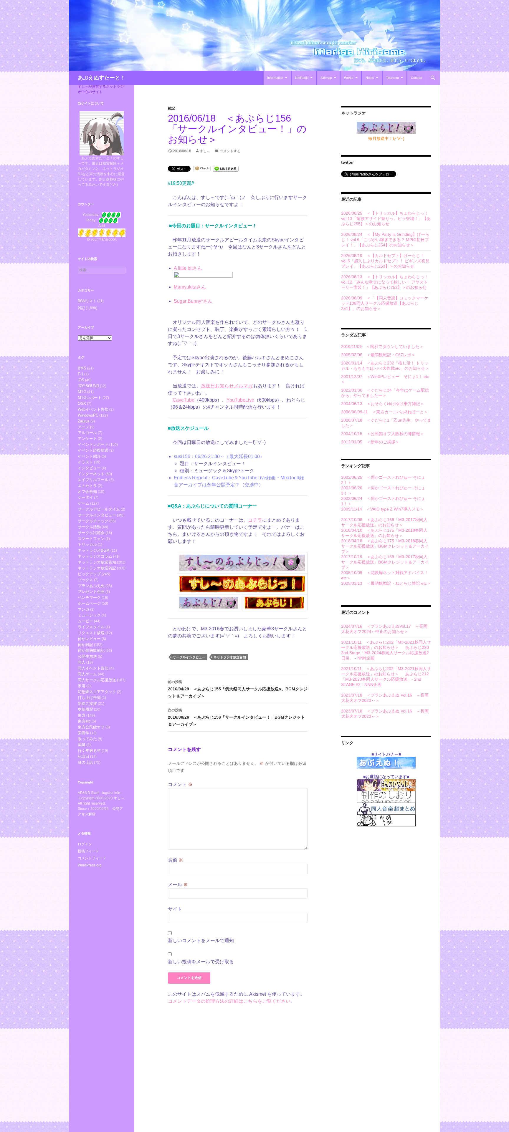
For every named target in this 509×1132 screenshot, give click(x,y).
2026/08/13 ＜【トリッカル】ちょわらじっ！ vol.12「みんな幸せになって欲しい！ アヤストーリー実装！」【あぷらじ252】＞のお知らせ (384, 282)
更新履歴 (85, 709)
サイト (175, 908)
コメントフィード (92, 858)
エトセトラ (87, 485)
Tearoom (392, 77)
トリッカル (87, 544)
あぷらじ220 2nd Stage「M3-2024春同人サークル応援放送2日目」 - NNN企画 (385, 652)
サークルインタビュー (189, 657)
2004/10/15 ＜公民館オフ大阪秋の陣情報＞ (382, 433)
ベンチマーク (89, 597)
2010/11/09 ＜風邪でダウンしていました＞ (382, 346)
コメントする (230, 151)
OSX (82, 403)
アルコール (87, 432)
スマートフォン (91, 538)
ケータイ (85, 497)
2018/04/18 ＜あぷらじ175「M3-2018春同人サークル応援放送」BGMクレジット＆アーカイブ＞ (385, 546)
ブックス (85, 580)
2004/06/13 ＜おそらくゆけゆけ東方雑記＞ (382, 403)
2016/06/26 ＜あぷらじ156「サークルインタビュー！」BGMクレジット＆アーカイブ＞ (236, 717)
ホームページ (89, 603)
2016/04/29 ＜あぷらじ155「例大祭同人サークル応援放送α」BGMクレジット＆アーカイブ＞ (238, 689)
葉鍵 (81, 744)
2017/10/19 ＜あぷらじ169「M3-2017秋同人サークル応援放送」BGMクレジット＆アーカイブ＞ (385, 562)
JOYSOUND (88, 386)
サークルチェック (93, 521)
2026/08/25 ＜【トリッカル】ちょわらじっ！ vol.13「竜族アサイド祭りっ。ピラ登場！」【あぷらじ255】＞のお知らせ (386, 218)
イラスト (85, 462)
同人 (81, 662)
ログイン (85, 844)
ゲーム (83, 503)
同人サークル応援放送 (97, 680)
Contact (416, 77)
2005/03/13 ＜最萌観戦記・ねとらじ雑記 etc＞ (386, 583)
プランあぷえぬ (91, 586)
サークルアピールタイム (99, 509)
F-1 (80, 374)
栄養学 (83, 733)
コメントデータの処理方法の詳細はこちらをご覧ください (229, 1001)
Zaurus (84, 421)
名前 (175, 860)
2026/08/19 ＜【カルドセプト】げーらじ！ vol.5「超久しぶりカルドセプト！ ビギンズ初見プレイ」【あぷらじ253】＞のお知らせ (385, 261)
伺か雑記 (85, 644)
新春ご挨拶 (87, 703)
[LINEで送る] (226, 168)
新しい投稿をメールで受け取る (201, 961)
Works (348, 77)
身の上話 (85, 762)
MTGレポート (90, 397)
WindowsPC (88, 415)
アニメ (83, 427)
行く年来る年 (89, 750)
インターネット (91, 474)
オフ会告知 (87, 491)
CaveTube (183, 399)
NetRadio (301, 77)
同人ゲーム (87, 674)
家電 (81, 686)
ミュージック (89, 615)
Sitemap (326, 77)
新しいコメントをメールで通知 (201, 940)
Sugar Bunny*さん (193, 301)
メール (178, 884)
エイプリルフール (93, 480)
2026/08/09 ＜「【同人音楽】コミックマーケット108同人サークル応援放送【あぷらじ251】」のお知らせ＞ (384, 303)
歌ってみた (87, 739)
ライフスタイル (91, 627)
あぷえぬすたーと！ (101, 78)
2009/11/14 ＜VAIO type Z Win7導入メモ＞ (382, 509)
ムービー (85, 621)
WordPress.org (90, 865)
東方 (81, 715)
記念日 (83, 756)
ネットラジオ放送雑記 (97, 568)
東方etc (84, 721)
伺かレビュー (89, 639)
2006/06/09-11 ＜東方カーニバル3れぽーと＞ (384, 412)
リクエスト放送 (91, 633)
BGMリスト (87, 301)
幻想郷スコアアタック (97, 692)
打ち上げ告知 (89, 697)
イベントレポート (93, 444)
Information (275, 77)
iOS (81, 380)
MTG (82, 392)
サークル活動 (89, 527)
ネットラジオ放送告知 (230, 657)
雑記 (171, 108)
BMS (82, 368)
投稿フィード (88, 851)
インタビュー (89, 468)
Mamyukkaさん (190, 286)
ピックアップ (89, 574)
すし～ (205, 151)
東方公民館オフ (91, 727)
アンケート (87, 438)
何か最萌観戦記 (91, 650)
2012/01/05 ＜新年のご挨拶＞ (370, 442)
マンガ (83, 609)
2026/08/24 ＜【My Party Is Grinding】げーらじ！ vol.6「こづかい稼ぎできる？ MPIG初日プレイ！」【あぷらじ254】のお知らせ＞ (385, 239)
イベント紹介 (89, 456)
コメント (180, 784)
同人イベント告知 (93, 668)
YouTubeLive (240, 399)
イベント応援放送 (93, 450)
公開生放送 (87, 656)
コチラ (255, 520)
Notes (370, 77)
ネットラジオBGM (94, 550)
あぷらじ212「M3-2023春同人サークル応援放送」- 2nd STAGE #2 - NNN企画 (385, 679)
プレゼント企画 (91, 591)
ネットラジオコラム (95, 556)
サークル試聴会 (91, 533)
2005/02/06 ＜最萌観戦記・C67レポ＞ (378, 354)
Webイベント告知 (93, 409)
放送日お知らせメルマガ (227, 385)
